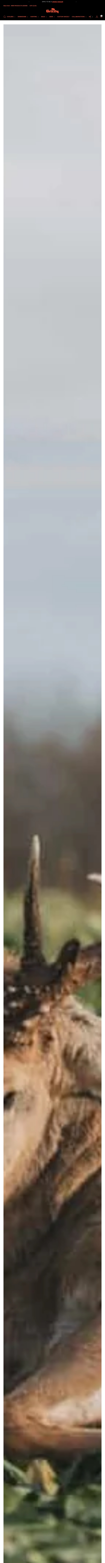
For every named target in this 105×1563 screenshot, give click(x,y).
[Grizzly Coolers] (52, 10)
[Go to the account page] (96, 17)
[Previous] (29, 1)
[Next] (76, 1)
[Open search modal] (5, 17)
